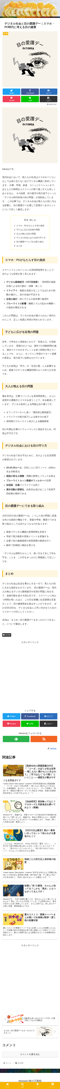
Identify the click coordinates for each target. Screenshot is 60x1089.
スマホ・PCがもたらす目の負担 (30, 225)
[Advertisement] (30, 674)
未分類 (7, 635)
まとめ (19, 246)
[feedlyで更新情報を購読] (16, 739)
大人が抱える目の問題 (26, 234)
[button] (54, 566)
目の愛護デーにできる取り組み (30, 242)
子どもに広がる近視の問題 (28, 230)
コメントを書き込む (30, 1054)
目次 (26, 220)
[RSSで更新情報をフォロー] (44, 739)
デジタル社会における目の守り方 (31, 238)
